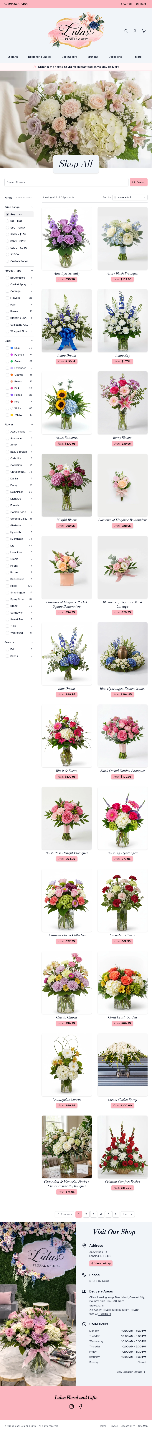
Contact (141, 4)
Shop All (12, 56)
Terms (103, 1426)
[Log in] (135, 31)
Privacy (114, 1426)
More (138, 56)
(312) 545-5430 (17, 4)
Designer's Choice (39, 56)
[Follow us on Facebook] (80, 1406)
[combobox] (130, 197)
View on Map (103, 1263)
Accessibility (128, 1426)
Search (141, 182)
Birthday (92, 56)
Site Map (143, 1426)
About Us (126, 4)
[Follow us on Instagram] (71, 1406)
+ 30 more (117, 1301)
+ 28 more (104, 1313)
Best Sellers (69, 56)
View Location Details (129, 1372)
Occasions (115, 56)
